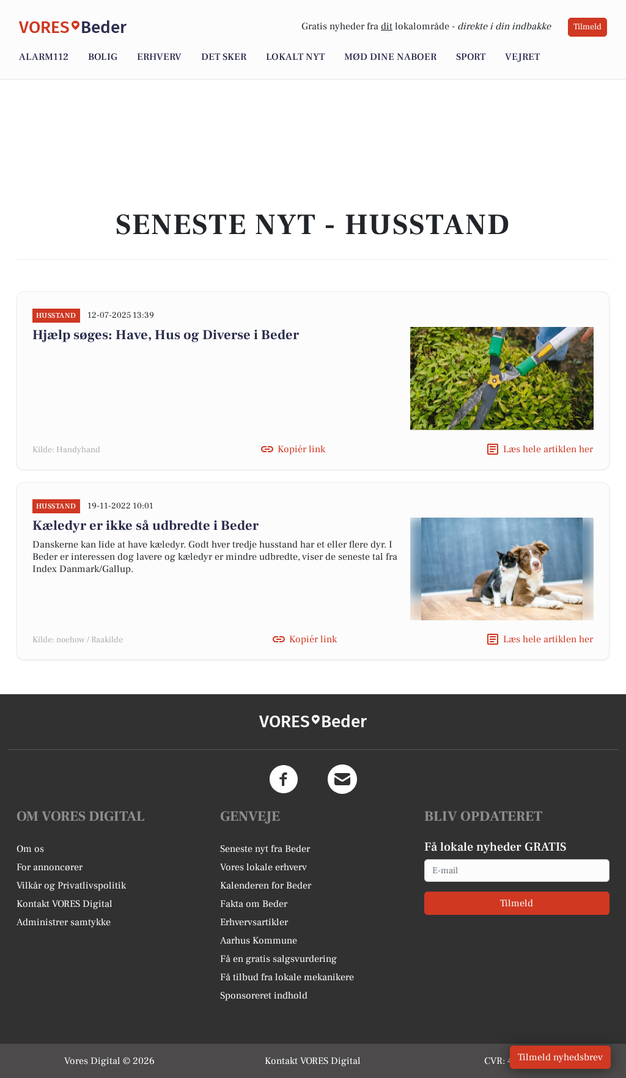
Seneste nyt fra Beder (265, 849)
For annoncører (50, 867)
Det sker (223, 57)
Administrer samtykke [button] (64, 922)
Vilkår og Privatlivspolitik (71, 885)
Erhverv (159, 57)
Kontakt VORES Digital (64, 904)
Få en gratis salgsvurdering (278, 959)
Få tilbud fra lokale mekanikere (287, 977)
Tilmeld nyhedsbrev (560, 1057)
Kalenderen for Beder (265, 885)
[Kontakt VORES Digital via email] (342, 779)
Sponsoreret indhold (263, 995)
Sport (470, 57)
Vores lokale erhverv (263, 867)
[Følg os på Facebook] (283, 779)
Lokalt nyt (295, 57)
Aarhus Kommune (258, 940)
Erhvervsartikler (254, 922)
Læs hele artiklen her (548, 449)
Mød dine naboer (390, 57)
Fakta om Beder (253, 904)
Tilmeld (587, 26)
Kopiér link (301, 449)
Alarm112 (43, 57)
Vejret (522, 57)
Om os (30, 849)
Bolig (102, 57)
